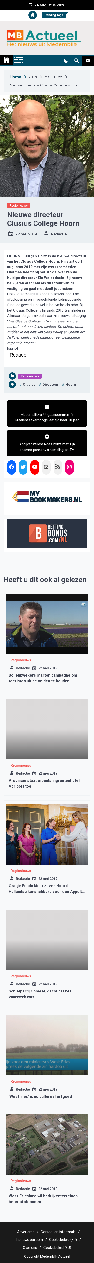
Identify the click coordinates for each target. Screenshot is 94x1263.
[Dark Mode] (65, 61)
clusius (29, 384)
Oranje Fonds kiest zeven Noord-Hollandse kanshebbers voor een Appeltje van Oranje (47, 892)
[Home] (6, 60)
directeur (50, 384)
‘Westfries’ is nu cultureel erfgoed (40, 1096)
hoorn (71, 384)
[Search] (76, 61)
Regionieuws (19, 205)
